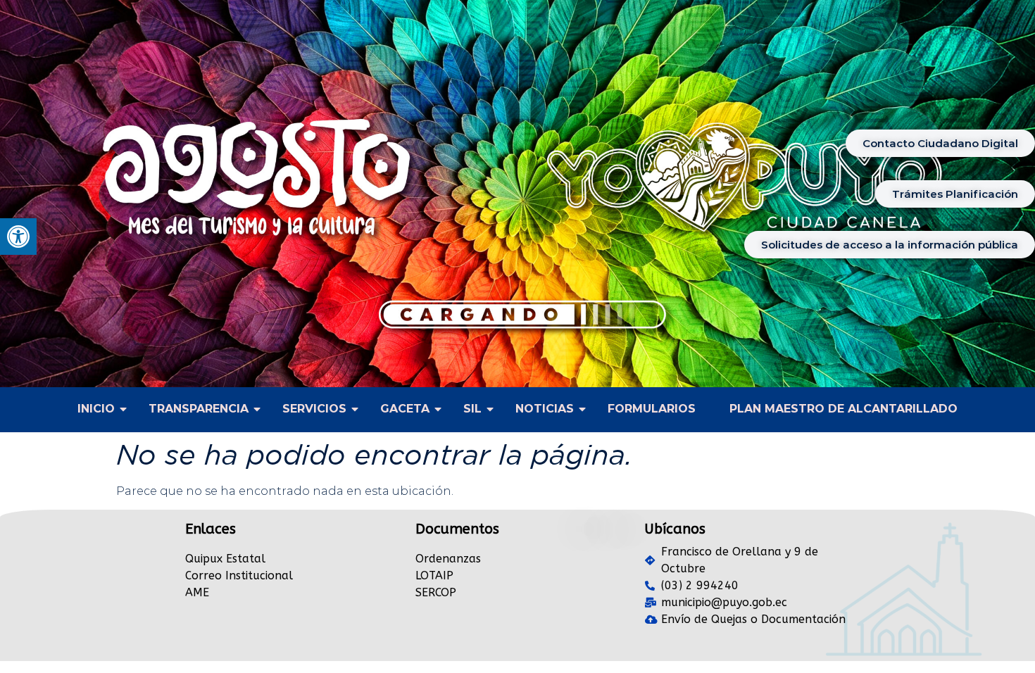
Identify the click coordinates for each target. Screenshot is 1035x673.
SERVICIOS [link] (314, 408)
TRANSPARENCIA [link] (199, 408)
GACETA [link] (404, 408)
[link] (18, 236)
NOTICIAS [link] (544, 408)
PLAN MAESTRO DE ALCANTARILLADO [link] (843, 408)
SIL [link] (472, 408)
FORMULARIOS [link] (652, 408)
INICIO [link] (96, 408)
